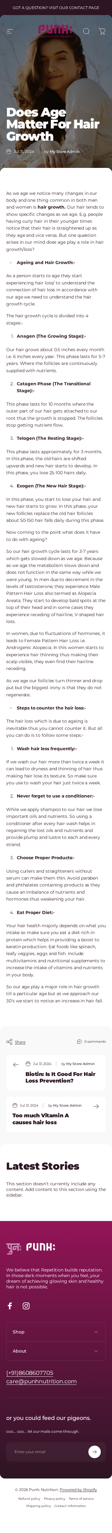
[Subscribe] (94, 1452)
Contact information (70, 1506)
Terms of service (81, 1498)
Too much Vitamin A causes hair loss (40, 1118)
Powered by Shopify (78, 1489)
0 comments (95, 1041)
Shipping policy (38, 1506)
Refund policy (29, 1498)
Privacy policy (54, 1498)
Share (20, 1042)
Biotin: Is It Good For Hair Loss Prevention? (60, 1077)
